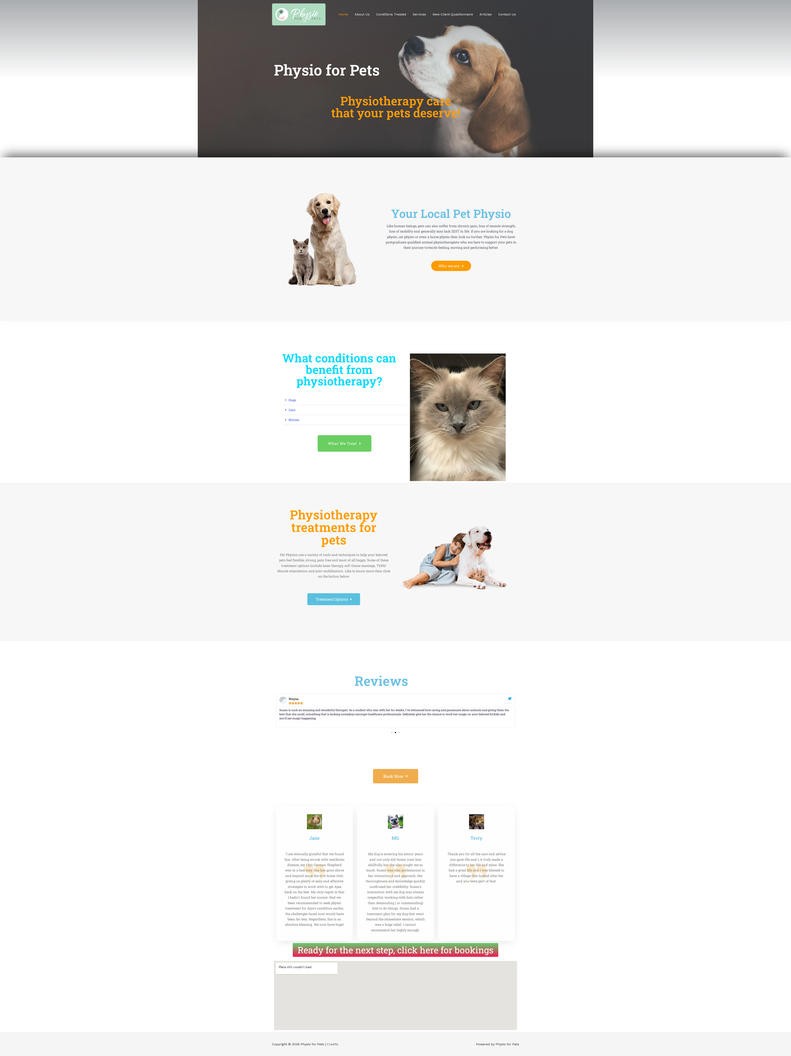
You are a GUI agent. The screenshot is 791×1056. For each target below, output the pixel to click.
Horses (294, 420)
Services (419, 14)
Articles (486, 14)
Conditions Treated (391, 14)
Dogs (292, 400)
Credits (332, 1044)
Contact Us (507, 14)
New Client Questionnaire (453, 14)
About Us (362, 14)
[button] (344, 400)
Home (343, 14)
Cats (292, 410)
